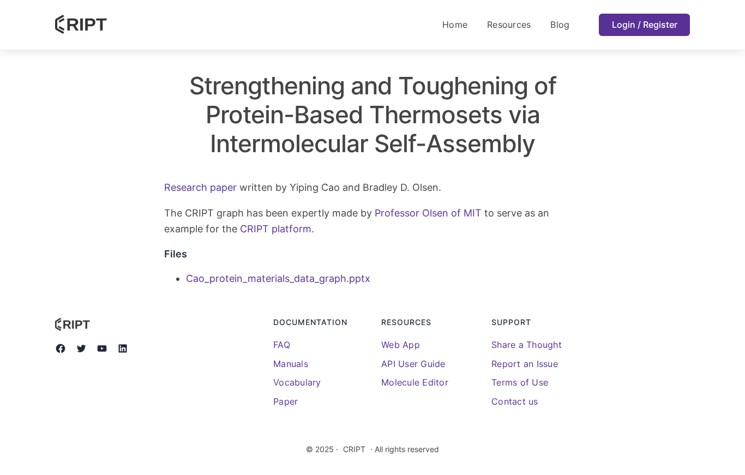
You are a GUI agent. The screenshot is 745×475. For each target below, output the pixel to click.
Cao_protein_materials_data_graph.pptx (278, 278)
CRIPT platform (275, 229)
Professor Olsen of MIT (428, 213)
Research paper (200, 187)
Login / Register (644, 24)
